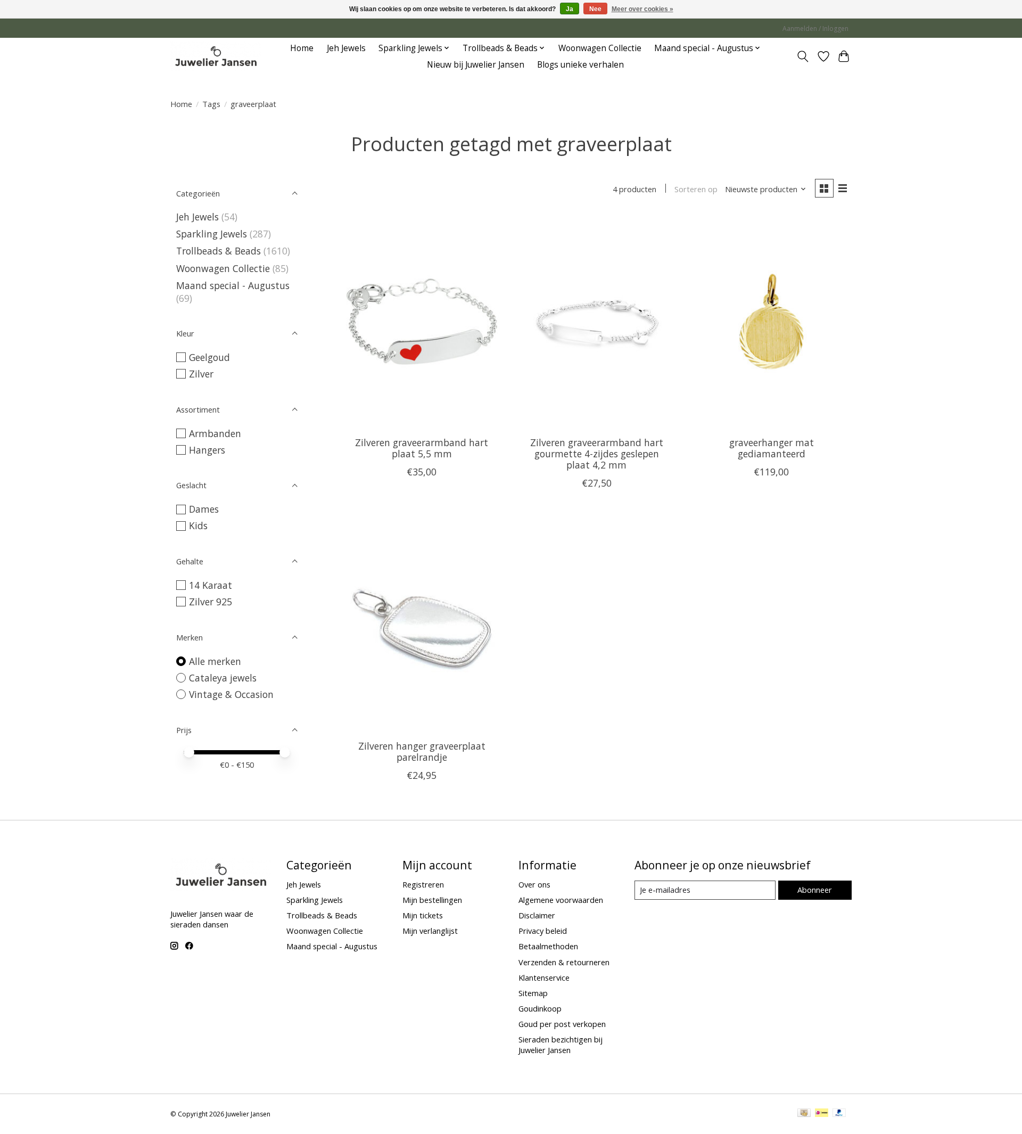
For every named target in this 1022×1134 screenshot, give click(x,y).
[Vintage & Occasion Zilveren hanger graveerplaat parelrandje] (422, 625)
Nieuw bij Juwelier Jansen (475, 64)
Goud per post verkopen (562, 1023)
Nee (595, 9)
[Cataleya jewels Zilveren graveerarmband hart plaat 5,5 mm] (422, 321)
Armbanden (215, 433)
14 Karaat (210, 585)
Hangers (207, 449)
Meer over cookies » (642, 9)
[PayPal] (839, 1113)
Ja (569, 9)
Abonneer (814, 889)
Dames (204, 509)
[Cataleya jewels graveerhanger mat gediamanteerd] (771, 321)
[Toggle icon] (803, 56)
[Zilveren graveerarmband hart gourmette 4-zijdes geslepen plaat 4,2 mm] (596, 321)
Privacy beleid (542, 930)
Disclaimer (536, 915)
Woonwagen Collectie (599, 48)
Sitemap (533, 993)
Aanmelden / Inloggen (815, 28)
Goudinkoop (540, 1008)
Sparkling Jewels (211, 233)
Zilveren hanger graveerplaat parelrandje (421, 751)
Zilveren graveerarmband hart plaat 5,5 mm (421, 448)
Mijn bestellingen (432, 899)
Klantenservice (544, 977)
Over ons (534, 884)
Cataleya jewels (223, 677)
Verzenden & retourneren (563, 962)
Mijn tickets (422, 915)
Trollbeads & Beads (218, 250)
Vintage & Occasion (231, 694)
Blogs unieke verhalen (580, 64)
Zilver (201, 373)
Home (302, 48)
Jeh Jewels (346, 48)
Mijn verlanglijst (430, 930)
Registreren (423, 884)
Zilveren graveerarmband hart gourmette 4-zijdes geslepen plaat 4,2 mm (596, 453)
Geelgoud (209, 357)
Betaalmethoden (548, 946)
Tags (211, 103)
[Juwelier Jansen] (215, 56)
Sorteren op (696, 189)
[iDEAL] (821, 1113)
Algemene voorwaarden (560, 899)
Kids (198, 525)
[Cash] (804, 1113)
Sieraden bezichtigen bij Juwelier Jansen (560, 1044)
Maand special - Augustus (233, 285)
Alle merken (215, 661)
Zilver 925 (210, 601)
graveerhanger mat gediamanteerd (771, 448)
